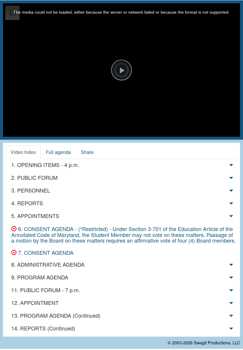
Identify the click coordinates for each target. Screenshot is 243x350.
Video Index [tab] (23, 152)
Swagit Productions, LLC (217, 342)
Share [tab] (87, 152)
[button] (231, 166)
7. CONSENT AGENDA (45, 252)
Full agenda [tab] (58, 152)
